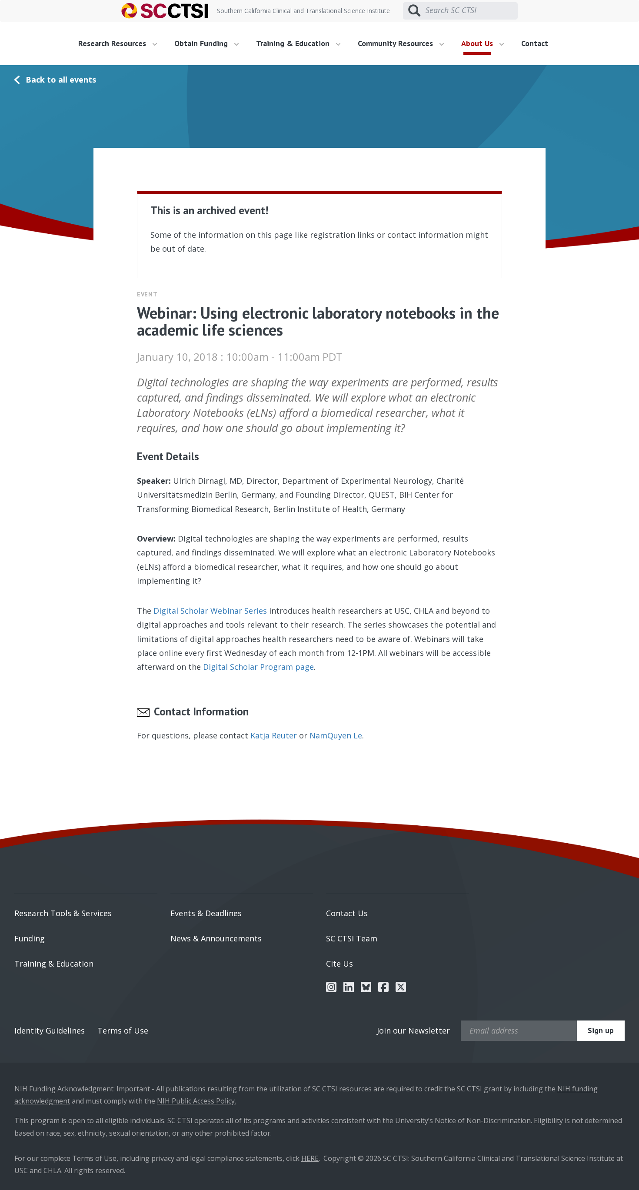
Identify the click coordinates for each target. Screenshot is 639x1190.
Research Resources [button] (113, 43)
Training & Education (53, 963)
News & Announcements (216, 938)
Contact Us (347, 913)
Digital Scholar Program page (258, 666)
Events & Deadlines (206, 913)
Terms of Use (122, 1030)
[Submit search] (414, 11)
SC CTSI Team (351, 938)
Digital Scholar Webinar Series (210, 610)
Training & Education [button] (294, 43)
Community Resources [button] (396, 43)
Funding (29, 938)
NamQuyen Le (336, 735)
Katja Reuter (273, 735)
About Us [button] (478, 43)
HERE (310, 1158)
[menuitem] (121, 43)
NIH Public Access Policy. (196, 1101)
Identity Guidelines (49, 1030)
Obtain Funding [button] (202, 43)
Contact (534, 43)
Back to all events (61, 79)
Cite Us (339, 963)
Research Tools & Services (63, 913)
